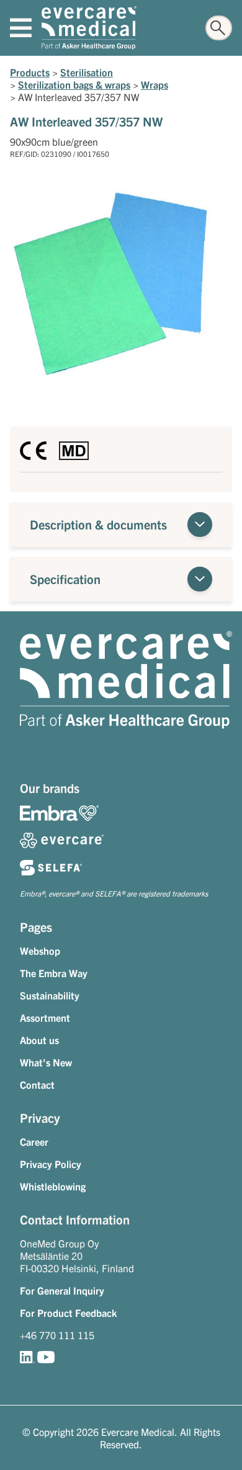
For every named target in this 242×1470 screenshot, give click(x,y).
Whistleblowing (53, 1186)
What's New (46, 1062)
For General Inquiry (62, 1290)
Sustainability (49, 995)
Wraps (154, 84)
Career (34, 1141)
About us (39, 1040)
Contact (37, 1084)
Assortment (45, 1017)
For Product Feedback (68, 1312)
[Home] (89, 28)
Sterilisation (86, 72)
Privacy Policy (50, 1164)
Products (30, 72)
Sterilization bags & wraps (74, 84)
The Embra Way (53, 973)
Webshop (40, 950)
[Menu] (21, 27)
